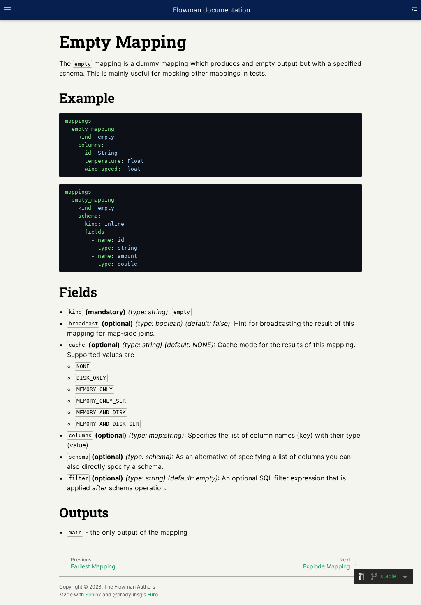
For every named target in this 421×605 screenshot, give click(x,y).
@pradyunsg (127, 594)
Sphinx (93, 594)
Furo (152, 594)
